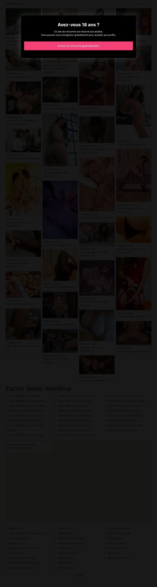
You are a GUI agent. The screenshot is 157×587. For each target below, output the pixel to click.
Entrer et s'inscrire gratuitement (78, 45)
